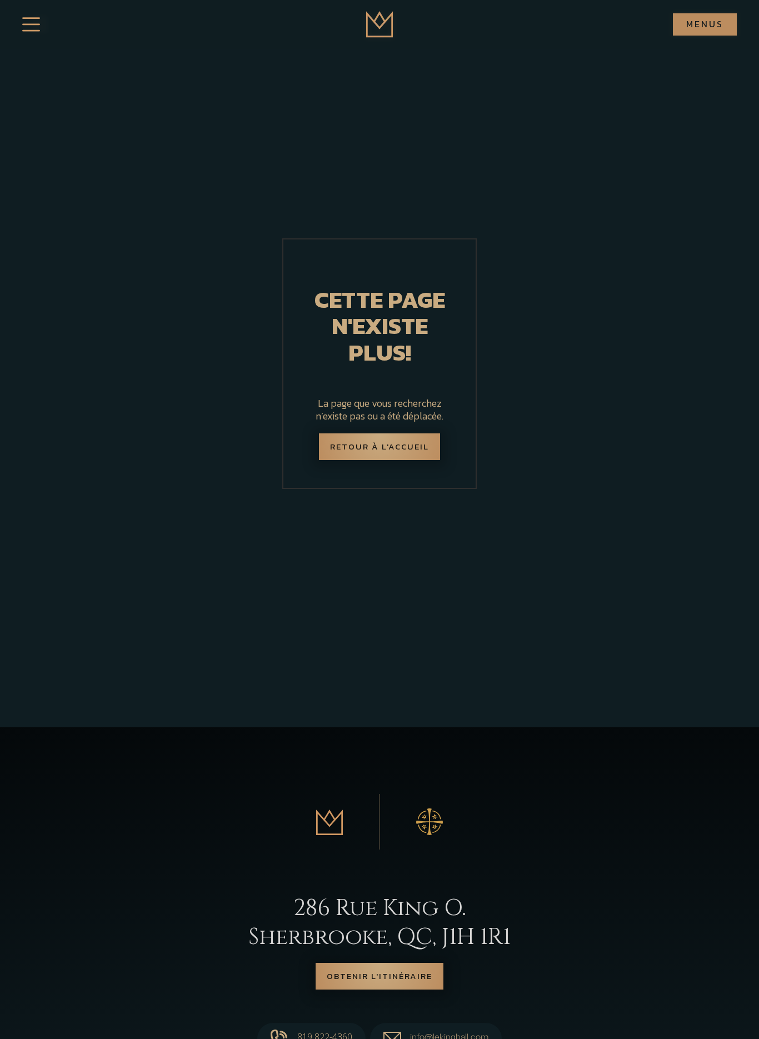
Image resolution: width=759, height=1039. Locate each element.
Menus (704, 24)
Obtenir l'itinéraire (379, 976)
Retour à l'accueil (379, 446)
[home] (379, 24)
